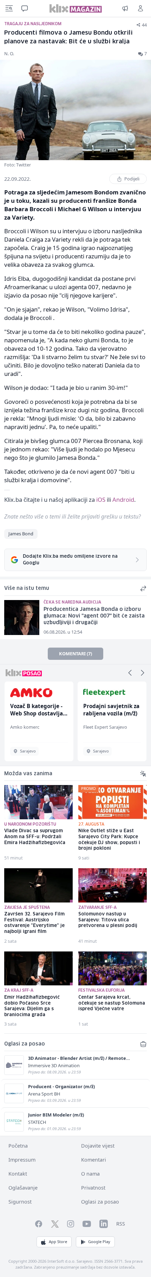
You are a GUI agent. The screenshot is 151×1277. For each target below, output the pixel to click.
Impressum (21, 1159)
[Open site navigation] (9, 8)
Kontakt (17, 1173)
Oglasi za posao (100, 1201)
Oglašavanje (23, 1187)
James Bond (20, 533)
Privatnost (93, 1187)
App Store (58, 1241)
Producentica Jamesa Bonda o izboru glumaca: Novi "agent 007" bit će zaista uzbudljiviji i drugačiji (94, 616)
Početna (18, 1145)
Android (123, 499)
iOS (100, 499)
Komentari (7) (75, 653)
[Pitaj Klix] (24, 8)
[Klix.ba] (76, 8)
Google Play (99, 1241)
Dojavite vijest (97, 1145)
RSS (120, 1223)
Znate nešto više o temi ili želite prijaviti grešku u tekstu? (72, 516)
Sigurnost (20, 1201)
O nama (90, 1173)
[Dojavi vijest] (125, 8)
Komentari (93, 1159)
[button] (130, 673)
